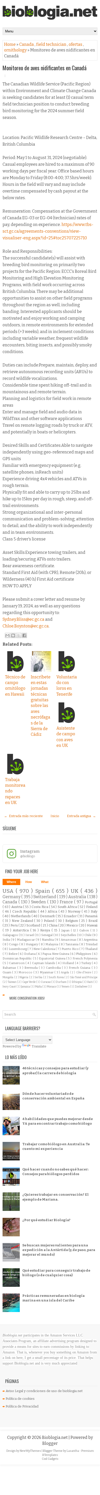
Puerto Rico (70, 949)
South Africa (68, 907)
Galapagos (11, 935)
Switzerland (45, 896)
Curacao (46, 982)
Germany (12, 896)
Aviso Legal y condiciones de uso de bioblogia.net (44, 1391)
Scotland (33, 925)
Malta (38, 986)
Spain (43, 891)
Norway (75, 911)
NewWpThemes (31, 1451)
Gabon (84, 930)
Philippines (84, 954)
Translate (39, 1046)
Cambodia (54, 967)
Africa (53, 911)
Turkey (86, 963)
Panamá (91, 916)
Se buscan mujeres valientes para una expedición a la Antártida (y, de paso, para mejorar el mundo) (58, 1249)
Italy (94, 911)
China (53, 925)
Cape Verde (29, 982)
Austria (17, 907)
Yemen (65, 986)
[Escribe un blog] (13, 635)
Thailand (91, 949)
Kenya (46, 930)
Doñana (30, 954)
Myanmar (47, 972)
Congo (14, 944)
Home (10, 44)
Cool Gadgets (50, 1459)
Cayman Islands (44, 963)
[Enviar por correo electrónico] (7, 635)
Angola (65, 972)
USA (9, 891)
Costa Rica (40, 907)
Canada (27, 44)
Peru (14, 925)
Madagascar (26, 939)
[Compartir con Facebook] (24, 635)
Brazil (92, 921)
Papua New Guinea (56, 954)
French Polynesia (85, 958)
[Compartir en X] (18, 635)
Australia (77, 896)
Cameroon (17, 963)
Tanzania (72, 944)
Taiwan (12, 982)
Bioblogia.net (55, 1437)
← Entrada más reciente (23, 816)
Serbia (38, 977)
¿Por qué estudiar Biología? (46, 1220)
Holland (68, 963)
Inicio (55, 816)
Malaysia (52, 944)
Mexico (72, 925)
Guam (7, 972)
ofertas (76, 44)
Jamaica (26, 986)
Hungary (32, 944)
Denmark (48, 916)
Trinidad (91, 944)
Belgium (72, 921)
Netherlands (21, 916)
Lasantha (73, 1451)
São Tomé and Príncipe (84, 977)
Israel (30, 935)
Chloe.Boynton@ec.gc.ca (26, 626)
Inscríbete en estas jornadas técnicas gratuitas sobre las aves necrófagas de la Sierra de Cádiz (41, 706)
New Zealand (23, 921)
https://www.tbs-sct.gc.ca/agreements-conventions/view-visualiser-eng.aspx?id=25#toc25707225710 (48, 231)
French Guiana (80, 967)
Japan (66, 930)
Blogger (50, 1443)
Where (11, 882)
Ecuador (70, 916)
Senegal (47, 935)
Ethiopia (77, 982)
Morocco (25, 972)
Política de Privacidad (22, 1406)
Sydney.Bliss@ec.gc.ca (23, 619)
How (28, 882)
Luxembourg (18, 949)
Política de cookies (20, 1399)
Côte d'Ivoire (84, 972)
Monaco (52, 986)
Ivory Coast (9, 986)
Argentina (90, 939)
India (7, 939)
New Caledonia (44, 949)
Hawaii (92, 925)
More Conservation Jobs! (27, 998)
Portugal (91, 902)
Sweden (39, 901)
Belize (13, 954)
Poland (50, 921)
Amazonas (69, 939)
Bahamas (10, 967)
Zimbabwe (81, 986)
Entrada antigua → (81, 816)
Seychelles (69, 935)
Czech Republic (25, 911)
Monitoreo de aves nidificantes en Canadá (44, 67)
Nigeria (24, 977)
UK (76, 891)
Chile (88, 935)
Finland (91, 907)
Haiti (90, 982)
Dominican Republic (18, 958)
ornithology (15, 50)
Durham (61, 982)
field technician (51, 44)
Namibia (48, 939)
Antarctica (21, 930)
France (67, 901)
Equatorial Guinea (52, 958)
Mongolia (8, 977)
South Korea (56, 977)
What (44, 882)
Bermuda (31, 967)
